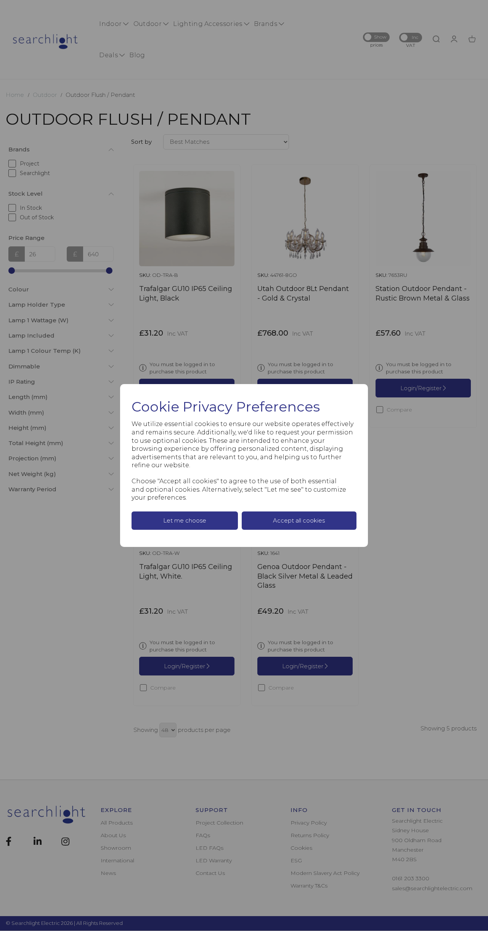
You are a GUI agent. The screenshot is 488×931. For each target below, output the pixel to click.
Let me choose (184, 520)
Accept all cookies (299, 520)
